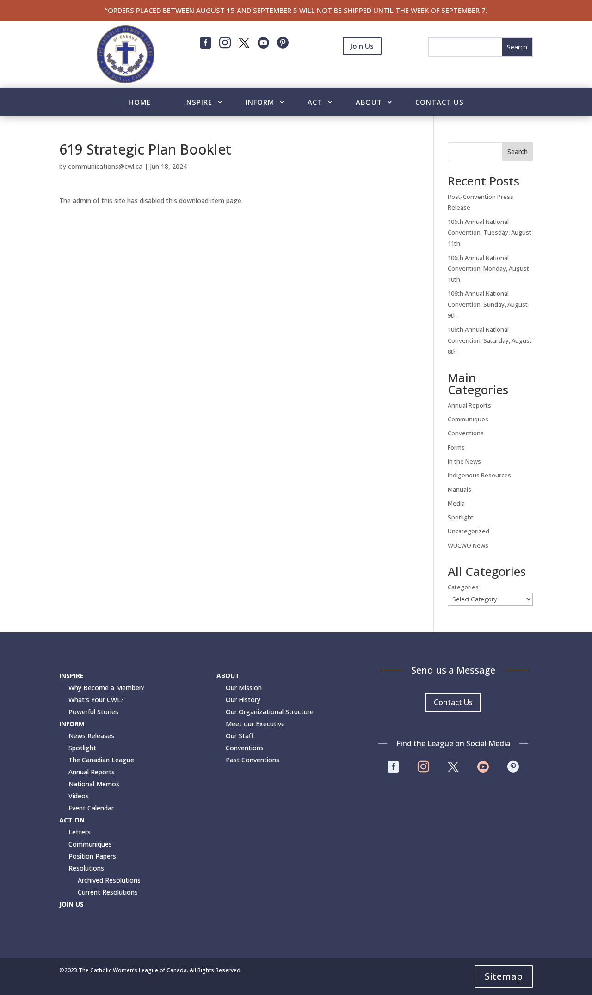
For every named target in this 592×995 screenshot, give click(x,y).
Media (456, 503)
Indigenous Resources (479, 475)
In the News (464, 461)
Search (517, 151)
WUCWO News (468, 545)
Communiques (468, 419)
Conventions (466, 433)
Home (140, 102)
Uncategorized (468, 531)
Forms (456, 447)
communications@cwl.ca (105, 166)
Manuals (459, 489)
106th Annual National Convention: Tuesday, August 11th (489, 232)
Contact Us (439, 102)
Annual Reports (469, 405)
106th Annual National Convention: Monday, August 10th (488, 268)
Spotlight (461, 517)
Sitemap (504, 976)
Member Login (362, 69)
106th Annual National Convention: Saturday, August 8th (490, 340)
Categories (463, 587)
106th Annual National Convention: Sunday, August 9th (488, 304)
